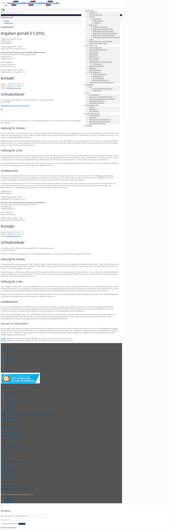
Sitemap (8, 502)
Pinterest (8, 370)
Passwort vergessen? (8, 527)
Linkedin (8, 367)
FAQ (6, 399)
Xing (6, 364)
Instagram (8, 361)
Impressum (9, 23)
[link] (22, 13)
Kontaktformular (11, 402)
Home (7, 21)
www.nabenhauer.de (8, 474)
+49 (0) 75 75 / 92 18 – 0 (9, 478)
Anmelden (22, 524)
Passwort (5, 520)
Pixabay (3, 338)
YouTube (8, 355)
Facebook (8, 358)
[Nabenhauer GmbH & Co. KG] (31, 5)
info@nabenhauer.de (14, 88)
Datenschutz (9, 405)
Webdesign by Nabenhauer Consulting (15, 106)
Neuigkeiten (9, 393)
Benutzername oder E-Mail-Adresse (14, 516)
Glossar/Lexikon (11, 396)
